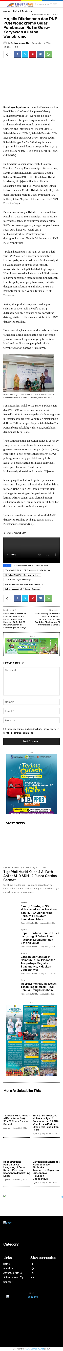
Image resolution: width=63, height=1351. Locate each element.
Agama (6, 11)
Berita (16, 11)
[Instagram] (32, 1269)
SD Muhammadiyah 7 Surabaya (18, 579)
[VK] (40, 54)
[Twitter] (25, 54)
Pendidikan (27, 11)
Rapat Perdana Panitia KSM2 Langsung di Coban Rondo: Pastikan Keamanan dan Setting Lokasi (40, 938)
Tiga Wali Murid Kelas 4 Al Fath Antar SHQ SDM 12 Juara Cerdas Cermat (30, 876)
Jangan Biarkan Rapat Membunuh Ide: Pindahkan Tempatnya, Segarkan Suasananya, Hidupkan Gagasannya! (38, 963)
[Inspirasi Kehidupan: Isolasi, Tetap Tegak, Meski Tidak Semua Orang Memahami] (10, 986)
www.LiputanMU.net (35, 1349)
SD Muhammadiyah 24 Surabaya (38, 570)
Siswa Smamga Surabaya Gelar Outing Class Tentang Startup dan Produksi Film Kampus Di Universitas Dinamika (47, 619)
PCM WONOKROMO (13, 570)
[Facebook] (17, 54)
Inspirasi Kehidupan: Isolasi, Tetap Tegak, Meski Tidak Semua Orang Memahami (39, 987)
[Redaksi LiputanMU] (5, 43)
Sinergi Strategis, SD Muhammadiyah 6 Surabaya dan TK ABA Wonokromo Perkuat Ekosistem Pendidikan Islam (39, 913)
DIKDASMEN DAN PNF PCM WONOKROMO (30, 565)
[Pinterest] (32, 54)
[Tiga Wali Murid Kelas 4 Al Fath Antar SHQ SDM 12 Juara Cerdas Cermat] (31, 845)
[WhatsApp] (48, 54)
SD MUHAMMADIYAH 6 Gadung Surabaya (22, 575)
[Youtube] (32, 1277)
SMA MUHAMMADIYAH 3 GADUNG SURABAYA (24, 584)
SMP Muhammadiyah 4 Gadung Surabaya (22, 589)
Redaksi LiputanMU (20, 43)
